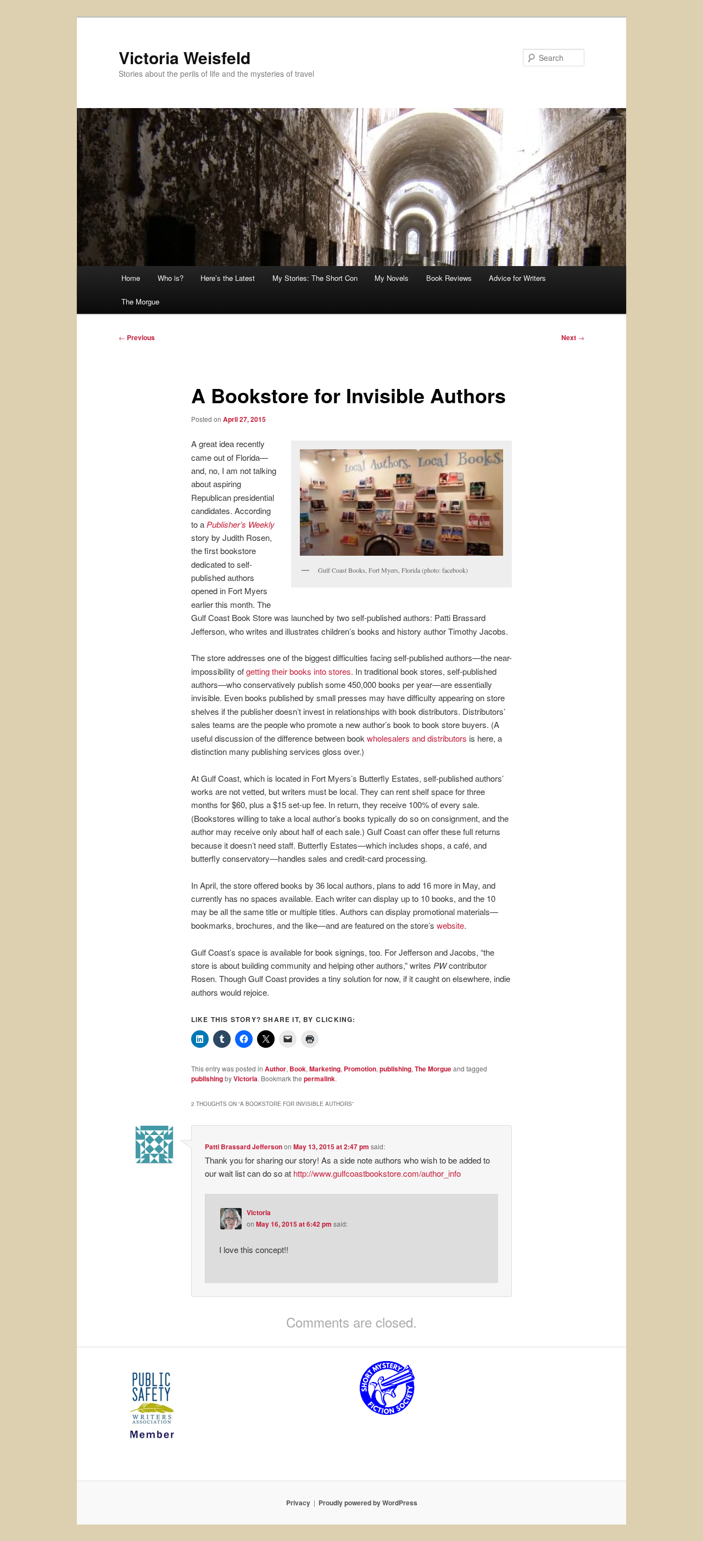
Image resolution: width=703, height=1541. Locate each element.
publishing (395, 1069)
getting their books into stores (298, 671)
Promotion (360, 1069)
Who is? (170, 278)
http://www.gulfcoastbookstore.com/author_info (377, 1173)
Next (572, 337)
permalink (319, 1078)
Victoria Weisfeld (184, 57)
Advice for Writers (517, 278)
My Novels (392, 278)
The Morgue (140, 301)
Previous (137, 337)
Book (297, 1069)
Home (130, 278)
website (450, 925)
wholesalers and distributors (417, 738)
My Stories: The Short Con (315, 278)
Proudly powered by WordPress (368, 1503)
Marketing (325, 1069)
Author (275, 1069)
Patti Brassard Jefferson (243, 1146)
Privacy (298, 1503)
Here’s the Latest (227, 278)
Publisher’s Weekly (241, 524)
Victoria (245, 1078)
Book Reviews (449, 278)
